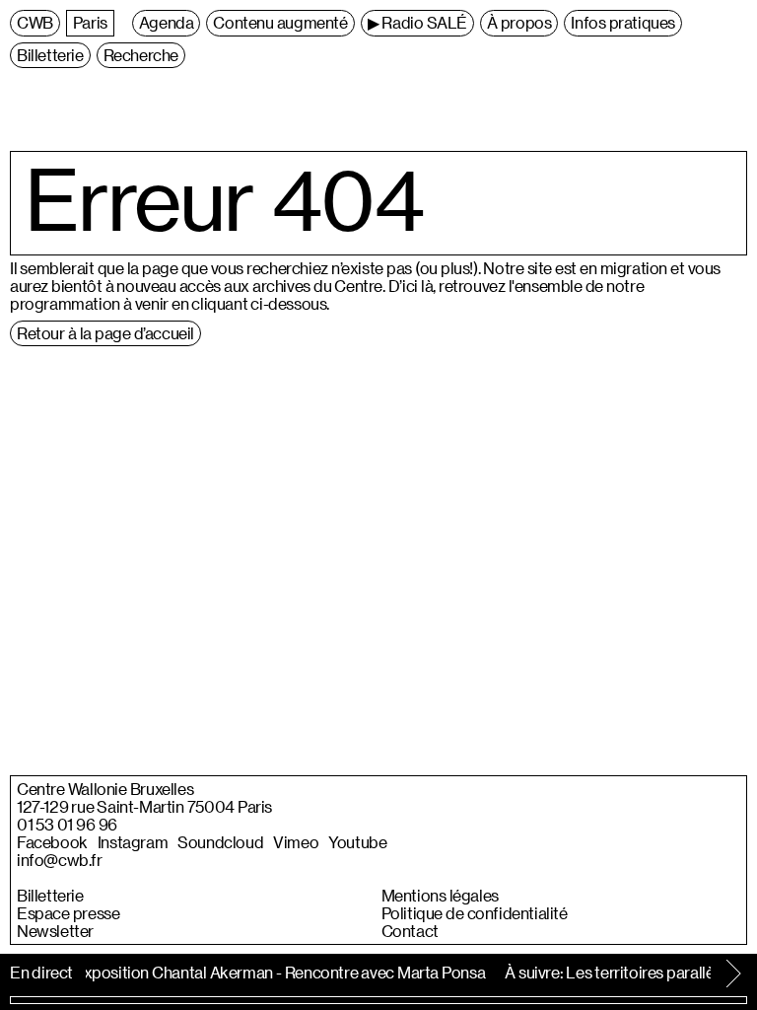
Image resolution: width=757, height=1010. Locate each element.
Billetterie (50, 895)
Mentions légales (440, 895)
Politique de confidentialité (474, 913)
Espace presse (68, 913)
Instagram (133, 842)
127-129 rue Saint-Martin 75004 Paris (144, 807)
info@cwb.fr (60, 860)
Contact (410, 931)
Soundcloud (220, 842)
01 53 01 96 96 (67, 824)
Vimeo (295, 842)
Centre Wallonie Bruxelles (105, 789)
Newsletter (55, 931)
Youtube (357, 842)
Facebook (52, 842)
